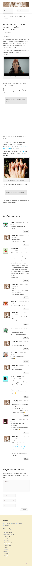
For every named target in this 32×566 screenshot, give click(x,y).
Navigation (7, 10)
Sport (5, 553)
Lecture (6, 547)
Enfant (6, 538)
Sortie (5, 551)
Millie (23, 151)
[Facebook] (6, 523)
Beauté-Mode (8, 534)
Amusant (6, 532)
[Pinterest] (6, 525)
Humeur (24, 30)
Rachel (13, 419)
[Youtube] (19, 523)
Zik (5, 555)
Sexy (5, 549)
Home (4, 16)
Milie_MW (13, 352)
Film (9, 16)
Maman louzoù (15, 376)
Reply (26, 231)
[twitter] (13, 523)
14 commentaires (7, 32)
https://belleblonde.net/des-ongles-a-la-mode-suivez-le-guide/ (19, 449)
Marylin (26, 563)
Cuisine (6, 536)
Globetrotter (7, 543)
